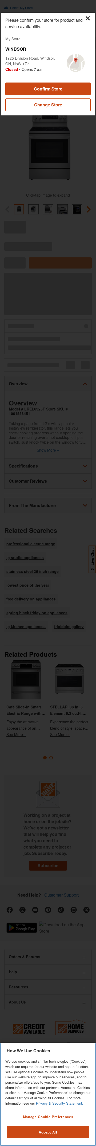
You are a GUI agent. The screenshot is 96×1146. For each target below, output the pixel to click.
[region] (48, 1094)
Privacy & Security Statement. (59, 1103)
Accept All (48, 1132)
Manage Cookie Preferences (48, 1116)
